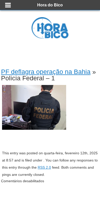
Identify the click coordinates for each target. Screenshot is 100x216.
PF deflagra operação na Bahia (46, 71)
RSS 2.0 (44, 167)
